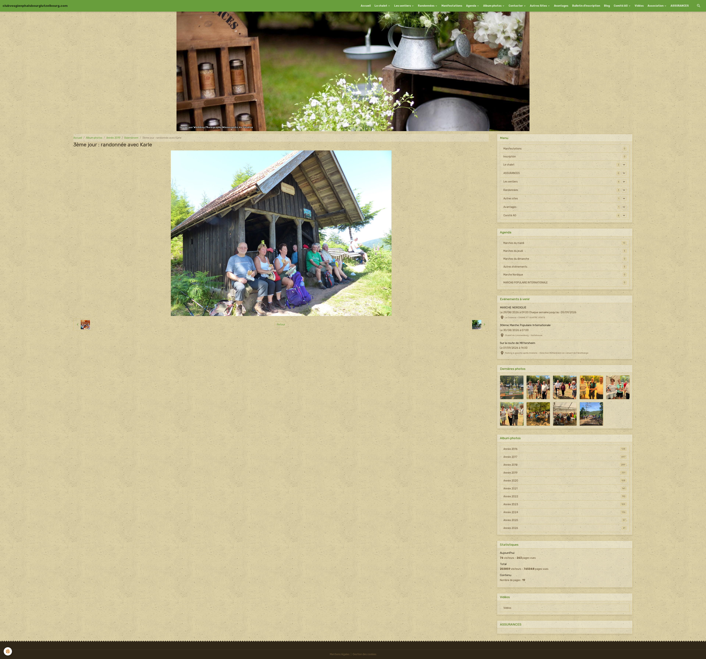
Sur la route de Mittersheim (517, 343)
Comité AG (621, 5)
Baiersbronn (131, 137)
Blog (607, 5)
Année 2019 (113, 137)
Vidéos (639, 5)
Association (656, 5)
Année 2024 (564, 512)
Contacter (516, 5)
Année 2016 (564, 449)
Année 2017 (564, 457)
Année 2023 (564, 504)
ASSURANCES (680, 5)
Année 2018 (564, 464)
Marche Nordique (564, 274)
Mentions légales (340, 654)
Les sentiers (402, 5)
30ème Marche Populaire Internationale (525, 325)
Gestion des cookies (364, 654)
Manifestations (451, 5)
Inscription (509, 156)
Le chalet (381, 5)
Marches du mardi (564, 243)
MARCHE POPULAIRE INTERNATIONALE (564, 282)
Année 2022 (564, 496)
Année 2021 (564, 488)
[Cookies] (8, 651)
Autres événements (564, 266)
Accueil (366, 5)
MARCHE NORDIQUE (513, 307)
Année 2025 (564, 520)
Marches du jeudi (564, 251)
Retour (281, 324)
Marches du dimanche (564, 258)
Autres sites (510, 198)
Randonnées (426, 5)
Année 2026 (564, 528)
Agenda (471, 5)
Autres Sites (539, 5)
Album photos (492, 5)
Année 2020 (564, 480)
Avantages (561, 5)
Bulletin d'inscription (586, 5)
